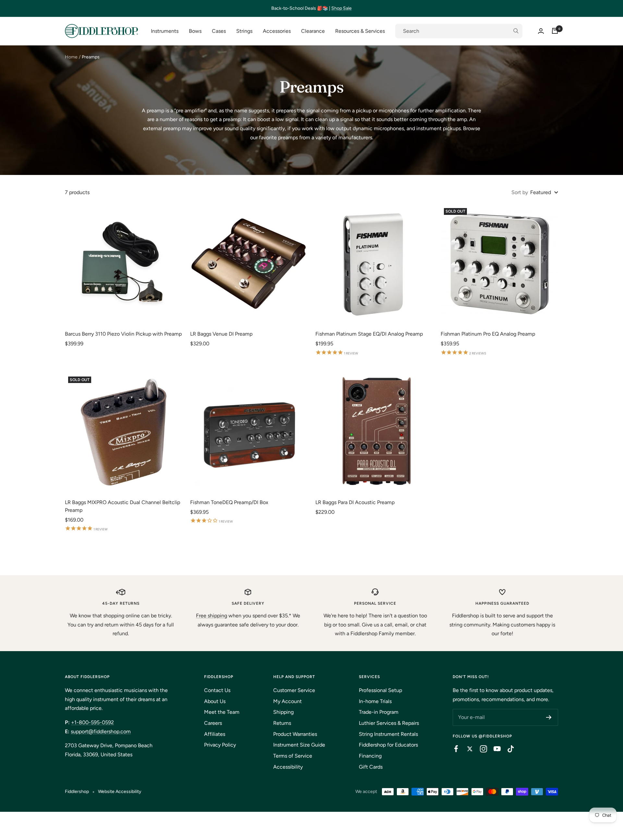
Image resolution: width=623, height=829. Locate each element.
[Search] (458, 31)
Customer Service (294, 690)
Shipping (283, 712)
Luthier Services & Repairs (389, 723)
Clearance (313, 31)
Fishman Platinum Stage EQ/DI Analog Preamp (369, 334)
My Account (287, 701)
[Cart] (555, 31)
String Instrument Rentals (388, 734)
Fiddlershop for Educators (388, 745)
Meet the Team (221, 712)
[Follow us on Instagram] (480, 748)
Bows (195, 31)
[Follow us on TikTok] (507, 748)
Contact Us (217, 690)
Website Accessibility (119, 791)
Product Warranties (295, 734)
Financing (370, 756)
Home (71, 57)
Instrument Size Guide (299, 745)
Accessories (277, 31)
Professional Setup (380, 690)
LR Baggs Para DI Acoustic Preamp (355, 502)
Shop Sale (341, 8)
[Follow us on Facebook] (453, 748)
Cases (219, 31)
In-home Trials (375, 701)
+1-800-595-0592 (92, 722)
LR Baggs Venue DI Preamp (221, 334)
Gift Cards (371, 767)
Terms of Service (292, 756)
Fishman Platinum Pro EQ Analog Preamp (488, 334)
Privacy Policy (220, 745)
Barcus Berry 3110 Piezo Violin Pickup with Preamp (123, 334)
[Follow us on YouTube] (494, 748)
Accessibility (288, 767)
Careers (213, 723)
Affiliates (214, 734)
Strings (244, 31)
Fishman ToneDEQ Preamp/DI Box (229, 502)
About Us (215, 701)
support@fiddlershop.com (101, 731)
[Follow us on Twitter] (466, 748)
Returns (282, 723)
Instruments (164, 31)
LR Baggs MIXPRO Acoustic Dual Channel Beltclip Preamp (122, 506)
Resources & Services (360, 31)
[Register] (549, 717)
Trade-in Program (378, 712)
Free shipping (211, 615)
